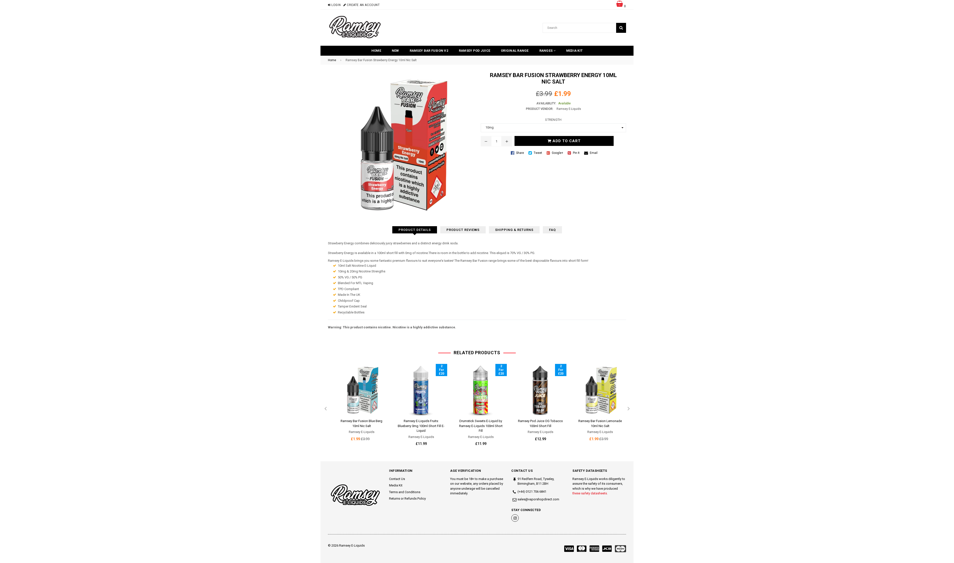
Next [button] (628, 409)
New (395, 50)
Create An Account (363, 5)
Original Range (515, 50)
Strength (553, 120)
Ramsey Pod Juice (474, 50)
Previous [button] (325, 409)
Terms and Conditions (404, 492)
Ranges (546, 50)
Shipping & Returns (514, 230)
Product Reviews (462, 230)
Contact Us (397, 479)
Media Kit (574, 50)
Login (336, 5)
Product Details (414, 230)
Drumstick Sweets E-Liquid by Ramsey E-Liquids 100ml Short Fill (481, 426)
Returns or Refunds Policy (407, 498)
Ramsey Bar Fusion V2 (429, 50)
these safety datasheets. (590, 493)
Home (376, 50)
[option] (358, 406)
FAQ (552, 230)
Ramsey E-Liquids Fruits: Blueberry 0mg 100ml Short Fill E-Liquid (421, 426)
